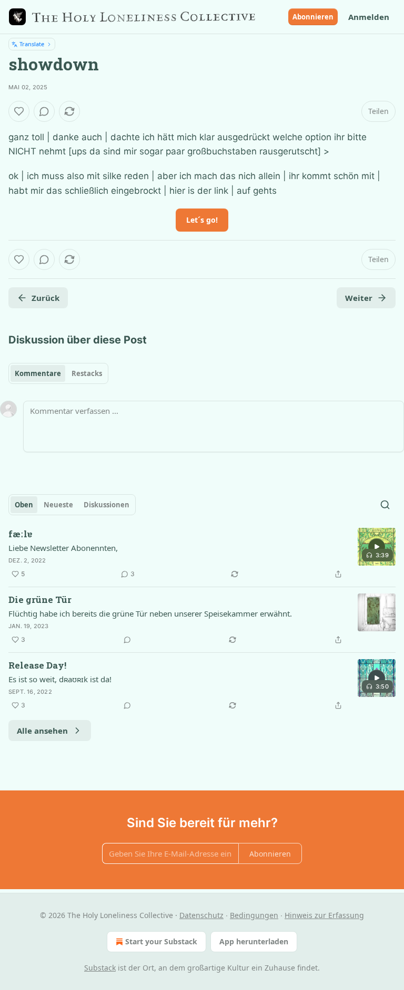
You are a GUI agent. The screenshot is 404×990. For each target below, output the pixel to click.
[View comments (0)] (44, 111)
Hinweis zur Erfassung (324, 915)
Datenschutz (201, 915)
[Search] (385, 504)
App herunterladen (253, 941)
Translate (31, 44)
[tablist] (58, 373)
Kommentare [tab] (38, 373)
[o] (376, 546)
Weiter (358, 298)
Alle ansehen (42, 730)
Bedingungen (254, 915)
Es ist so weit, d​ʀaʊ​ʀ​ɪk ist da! (60, 679)
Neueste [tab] (58, 504)
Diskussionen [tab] (106, 504)
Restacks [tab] (87, 373)
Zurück (45, 298)
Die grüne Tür (40, 599)
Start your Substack (161, 941)
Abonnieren (313, 17)
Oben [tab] (24, 504)
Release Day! (37, 665)
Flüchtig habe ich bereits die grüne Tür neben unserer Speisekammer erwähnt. (150, 613)
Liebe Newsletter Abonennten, (63, 548)
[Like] (18, 111)
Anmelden (368, 17)
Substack (100, 968)
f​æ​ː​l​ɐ (20, 534)
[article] (202, 554)
